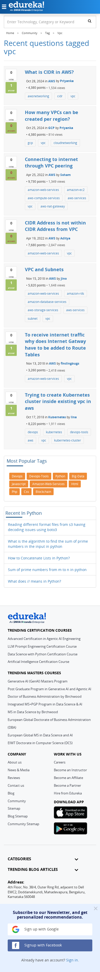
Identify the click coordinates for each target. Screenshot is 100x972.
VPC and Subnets (44, 269)
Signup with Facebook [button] (42, 945)
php (14, 491)
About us (15, 762)
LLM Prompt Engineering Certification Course (42, 646)
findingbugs (70, 363)
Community (17, 801)
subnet (32, 318)
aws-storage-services (43, 310)
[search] (89, 21)
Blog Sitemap (18, 816)
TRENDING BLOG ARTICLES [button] (33, 869)
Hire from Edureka (68, 793)
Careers (59, 762)
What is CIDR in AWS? (49, 72)
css (26, 491)
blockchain (43, 491)
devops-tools (79, 432)
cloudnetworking (65, 143)
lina (74, 417)
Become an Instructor (70, 770)
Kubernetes (57, 417)
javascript (19, 484)
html (74, 484)
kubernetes (54, 432)
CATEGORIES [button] (19, 859)
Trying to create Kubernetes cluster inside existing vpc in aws (58, 401)
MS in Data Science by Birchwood (33, 712)
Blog (11, 793)
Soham (65, 175)
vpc (73, 96)
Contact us (16, 785)
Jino (64, 278)
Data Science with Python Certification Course (42, 654)
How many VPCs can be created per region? (51, 115)
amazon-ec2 (76, 190)
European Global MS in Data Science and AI (40, 735)
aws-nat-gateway (53, 206)
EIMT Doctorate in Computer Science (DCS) (40, 743)
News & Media (18, 770)
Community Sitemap (23, 824)
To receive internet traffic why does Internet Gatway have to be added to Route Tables (55, 345)
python (60, 476)
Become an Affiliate (68, 777)
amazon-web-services (43, 190)
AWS (51, 81)
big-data (78, 476)
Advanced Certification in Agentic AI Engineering (44, 638)
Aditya (65, 238)
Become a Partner (67, 785)
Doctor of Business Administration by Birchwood (45, 696)
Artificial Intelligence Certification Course (38, 661)
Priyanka (67, 81)
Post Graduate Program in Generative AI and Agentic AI (49, 689)
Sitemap (14, 808)
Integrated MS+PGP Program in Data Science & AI (45, 704)
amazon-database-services (47, 302)
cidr (60, 96)
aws (30, 440)
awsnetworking (38, 96)
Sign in (72, 960)
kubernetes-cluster (67, 440)
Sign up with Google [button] (41, 929)
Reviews (14, 777)
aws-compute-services (44, 198)
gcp (30, 143)
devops (33, 432)
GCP (51, 128)
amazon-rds (75, 293)
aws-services (77, 198)
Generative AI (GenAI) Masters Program (37, 681)
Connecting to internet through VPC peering (51, 162)
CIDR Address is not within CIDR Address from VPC (55, 226)
